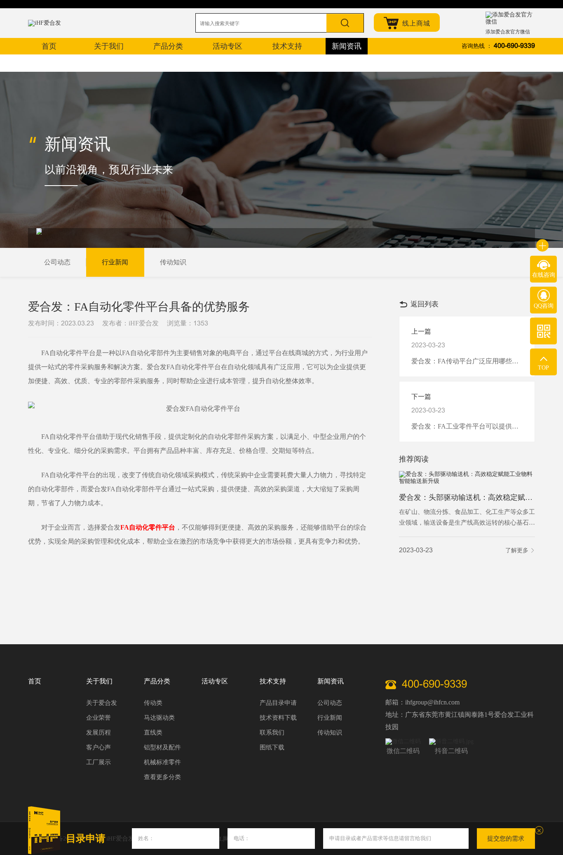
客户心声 (98, 747)
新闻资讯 (330, 681)
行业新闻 (115, 262)
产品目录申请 (278, 703)
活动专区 (215, 681)
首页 (34, 681)
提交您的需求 (505, 838)
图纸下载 (272, 747)
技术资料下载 (278, 717)
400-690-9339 (514, 46)
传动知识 (173, 262)
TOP (543, 368)
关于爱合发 (101, 703)
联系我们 (272, 732)
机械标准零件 (162, 762)
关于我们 (99, 681)
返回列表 (425, 304)
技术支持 (273, 681)
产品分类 (157, 681)
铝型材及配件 (162, 747)
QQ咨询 (544, 306)
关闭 (539, 830)
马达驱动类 (159, 717)
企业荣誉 (98, 717)
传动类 (153, 703)
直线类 (153, 732)
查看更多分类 (162, 777)
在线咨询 (543, 275)
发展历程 (98, 732)
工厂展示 (98, 762)
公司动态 (57, 262)
